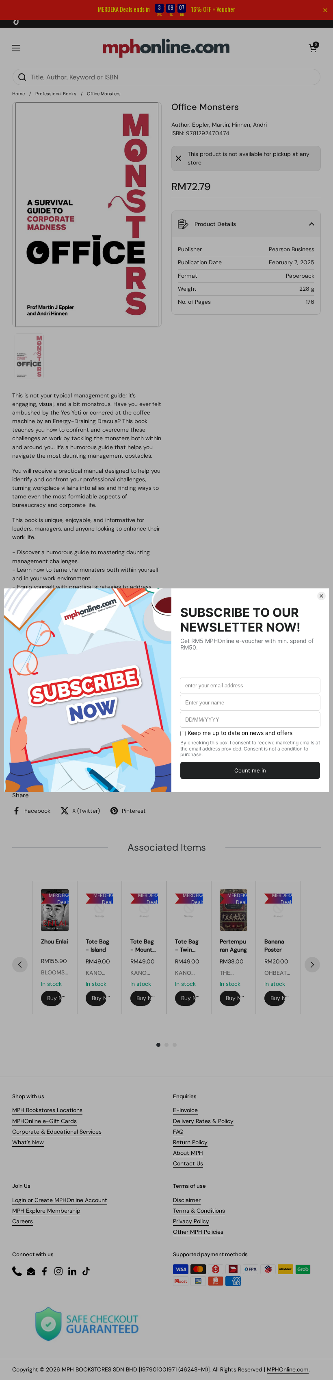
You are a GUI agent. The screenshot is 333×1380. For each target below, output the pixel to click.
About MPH (188, 1152)
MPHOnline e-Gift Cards (44, 1121)
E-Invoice (185, 1110)
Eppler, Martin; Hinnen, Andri (229, 124)
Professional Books (55, 94)
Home (18, 94)
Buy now (54, 998)
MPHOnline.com (288, 1369)
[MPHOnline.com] (166, 48)
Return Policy (190, 1142)
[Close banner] (325, 10)
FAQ (178, 1131)
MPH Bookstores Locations (47, 1110)
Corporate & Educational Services (57, 1131)
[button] (313, 48)
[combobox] (166, 77)
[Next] (312, 964)
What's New (28, 1142)
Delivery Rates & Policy (203, 1121)
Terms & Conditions (199, 1210)
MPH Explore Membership (46, 1210)
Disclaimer (187, 1200)
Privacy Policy (191, 1221)
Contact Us (188, 1163)
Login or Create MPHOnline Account (59, 1200)
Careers (22, 1221)
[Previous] (20, 964)
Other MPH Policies (198, 1231)
